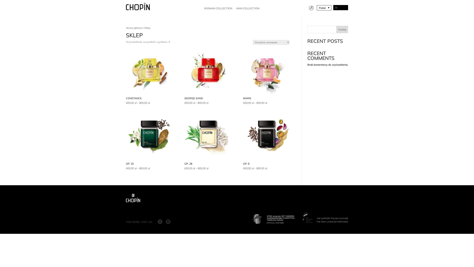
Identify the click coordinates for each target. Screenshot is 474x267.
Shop (342, 7)
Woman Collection (218, 8)
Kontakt (156, 210)
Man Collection (247, 8)
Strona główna (134, 27)
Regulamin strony (136, 210)
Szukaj (342, 29)
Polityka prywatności (177, 210)
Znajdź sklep (201, 210)
